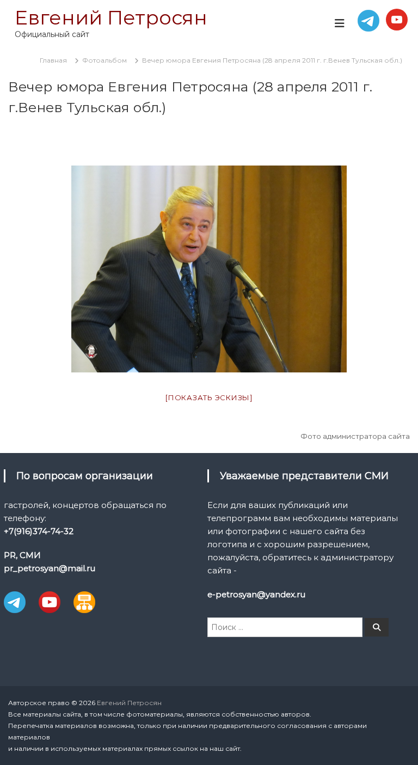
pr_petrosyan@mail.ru (49, 568)
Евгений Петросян (111, 17)
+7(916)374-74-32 (38, 531)
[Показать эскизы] (209, 397)
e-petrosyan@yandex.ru (256, 594)
